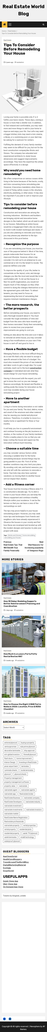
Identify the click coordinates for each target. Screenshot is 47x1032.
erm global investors (12, 754)
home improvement (24, 758)
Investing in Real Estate (28, 762)
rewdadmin (20, 62)
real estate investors (34, 810)
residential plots (25, 829)
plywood (7, 774)
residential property (11, 833)
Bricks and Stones (14, 535)
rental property (10, 829)
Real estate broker (27, 794)
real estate (23, 786)
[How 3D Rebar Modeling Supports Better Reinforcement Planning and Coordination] (23, 579)
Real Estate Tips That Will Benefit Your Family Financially (13, 546)
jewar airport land (11, 766)
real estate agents (28, 790)
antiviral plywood (10, 743)
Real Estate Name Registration (16, 818)
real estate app (10, 794)
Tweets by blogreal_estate (14, 896)
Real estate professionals (14, 821)
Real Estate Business (12, 798)
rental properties (29, 825)
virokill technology (27, 837)
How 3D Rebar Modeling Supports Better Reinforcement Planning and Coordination (22, 603)
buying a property (27, 743)
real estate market (11, 814)
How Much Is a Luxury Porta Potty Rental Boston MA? (20, 655)
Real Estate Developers (13, 802)
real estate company (32, 798)
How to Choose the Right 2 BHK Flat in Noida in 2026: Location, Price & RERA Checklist (22, 706)
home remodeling (29, 535)
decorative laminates (12, 750)
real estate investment (13, 806)
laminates (25, 766)
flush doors (8, 758)
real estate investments (13, 810)
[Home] (4, 24)
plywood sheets (20, 774)
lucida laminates (27, 770)
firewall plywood (30, 754)
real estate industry (33, 802)
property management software (16, 782)
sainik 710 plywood (30, 833)
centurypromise (10, 747)
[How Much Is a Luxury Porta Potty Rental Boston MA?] (23, 631)
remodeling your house (12, 538)
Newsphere (35, 1026)
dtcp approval (29, 750)
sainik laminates (10, 837)
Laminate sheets (10, 770)
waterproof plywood (12, 841)
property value (9, 786)
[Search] (43, 24)
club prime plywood (27, 747)
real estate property (11, 825)
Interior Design (9, 762)
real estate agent (10, 790)
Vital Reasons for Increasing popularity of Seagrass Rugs (34, 546)
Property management (13, 778)
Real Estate (7, 40)
